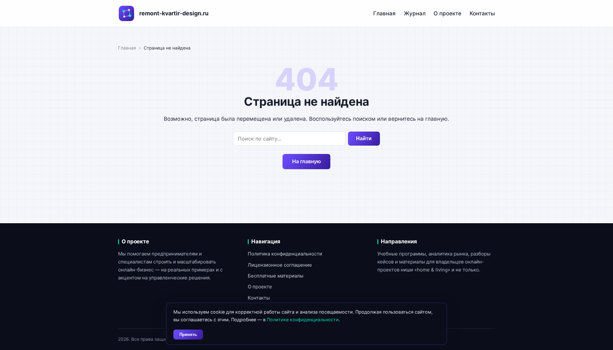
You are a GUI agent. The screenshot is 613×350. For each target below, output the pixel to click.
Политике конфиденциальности (303, 319)
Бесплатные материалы (275, 276)
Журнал (415, 13)
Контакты (482, 13)
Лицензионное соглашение (280, 265)
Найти (364, 138)
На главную (306, 161)
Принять (188, 334)
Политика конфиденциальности (285, 254)
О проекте (447, 13)
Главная (384, 13)
